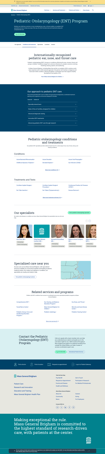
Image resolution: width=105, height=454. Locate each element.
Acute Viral (75, 159)
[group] (22, 236)
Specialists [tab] (40, 44)
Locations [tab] (47, 44)
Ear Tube (22, 190)
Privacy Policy (34, 451)
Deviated (48, 162)
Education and (22, 391)
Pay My (59, 378)
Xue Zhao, (21, 239)
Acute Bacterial (25, 159)
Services (13, 14)
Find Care (46, 10)
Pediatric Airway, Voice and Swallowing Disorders (24, 313)
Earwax (73, 190)
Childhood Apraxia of (25, 162)
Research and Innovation (24, 5)
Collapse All (36, 99)
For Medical (83, 383)
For (79, 399)
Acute (47, 159)
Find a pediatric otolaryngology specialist (79, 212)
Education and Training (35, 5)
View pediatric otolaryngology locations (25, 277)
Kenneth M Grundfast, (57, 240)
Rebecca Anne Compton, (75, 240)
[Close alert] (90, 1)
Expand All (30, 99)
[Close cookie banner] (89, 451)
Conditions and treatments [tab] (29, 44)
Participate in (82, 380)
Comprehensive (23, 302)
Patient (18, 384)
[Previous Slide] (86, 221)
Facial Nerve (22, 307)
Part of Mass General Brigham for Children (51, 76)
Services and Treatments (59, 10)
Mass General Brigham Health (27, 394)
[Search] (93, 10)
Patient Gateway (77, 5)
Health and (62, 386)
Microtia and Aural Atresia (79, 307)
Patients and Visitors (74, 10)
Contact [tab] (53, 44)
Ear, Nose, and (78, 302)
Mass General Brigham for (51, 307)
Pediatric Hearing (79, 312)
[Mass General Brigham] (19, 10)
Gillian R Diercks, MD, (92, 240)
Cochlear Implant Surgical (50, 186)
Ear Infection (74, 162)
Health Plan (13, 5)
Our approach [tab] (18, 44)
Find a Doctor (86, 10)
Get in (79, 378)
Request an (63, 380)
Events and (61, 383)
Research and (23, 387)
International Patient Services (76, 351)
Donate (84, 5)
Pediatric (50, 312)
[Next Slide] (89, 221)
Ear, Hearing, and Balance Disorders (51, 303)
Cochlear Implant (24, 185)
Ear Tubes (51, 190)
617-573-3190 (20, 34)
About (58, 394)
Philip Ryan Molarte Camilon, (39, 240)
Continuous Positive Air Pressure (78, 186)
